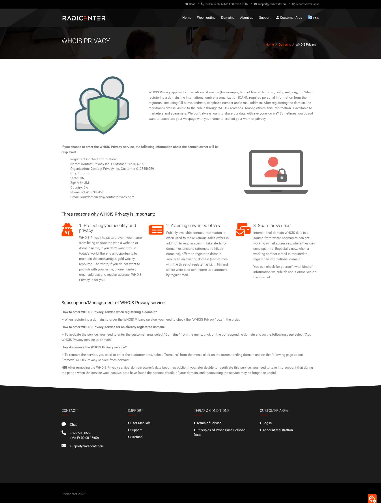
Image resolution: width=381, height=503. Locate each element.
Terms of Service (208, 423)
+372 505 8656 (79, 433)
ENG (316, 18)
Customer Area (290, 18)
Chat (191, 4)
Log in (267, 423)
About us (246, 18)
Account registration (278, 430)
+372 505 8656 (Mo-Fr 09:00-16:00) (226, 4)
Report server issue (307, 4)
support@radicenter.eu (272, 4)
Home (186, 18)
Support (265, 18)
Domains (227, 18)
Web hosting (206, 18)
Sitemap (136, 437)
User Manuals (140, 423)
